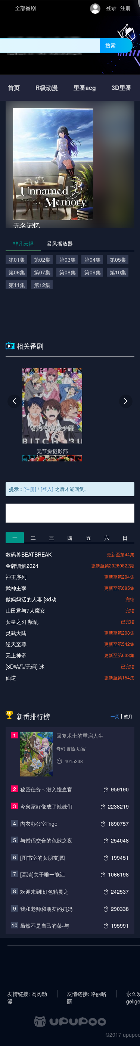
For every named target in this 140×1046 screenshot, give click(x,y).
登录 (111, 8)
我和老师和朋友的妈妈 (46, 908)
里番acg (85, 87)
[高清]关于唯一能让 (42, 874)
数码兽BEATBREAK (29, 554)
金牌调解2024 (22, 565)
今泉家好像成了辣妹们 (46, 806)
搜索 (110, 45)
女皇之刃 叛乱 (22, 621)
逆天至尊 (16, 644)
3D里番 (121, 87)
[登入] (47, 488)
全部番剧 (25, 8)
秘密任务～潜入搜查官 (46, 789)
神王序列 (16, 576)
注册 (125, 8)
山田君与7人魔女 (25, 610)
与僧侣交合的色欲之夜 (46, 840)
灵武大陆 (16, 632)
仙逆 (11, 677)
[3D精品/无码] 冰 (25, 666)
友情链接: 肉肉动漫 (27, 993)
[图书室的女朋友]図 (42, 857)
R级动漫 (46, 87)
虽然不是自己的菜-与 (44, 925)
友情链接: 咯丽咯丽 (86, 993)
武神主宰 (16, 588)
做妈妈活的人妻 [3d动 (31, 599)
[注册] (30, 488)
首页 (14, 87)
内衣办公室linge (38, 823)
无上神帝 (16, 655)
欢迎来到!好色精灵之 (44, 891)
